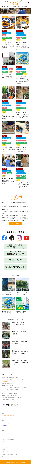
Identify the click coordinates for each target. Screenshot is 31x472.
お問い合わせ (4, 442)
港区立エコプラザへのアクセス (8, 451)
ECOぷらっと (5, 428)
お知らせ (4, 430)
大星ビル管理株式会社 (8, 399)
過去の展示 (4, 425)
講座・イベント (5, 413)
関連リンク (4, 457)
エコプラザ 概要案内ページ (8, 439)
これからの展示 (5, 423)
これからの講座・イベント (8, 415)
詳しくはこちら (15, 223)
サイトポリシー (5, 444)
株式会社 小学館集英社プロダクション (12, 397)
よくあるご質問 (5, 447)
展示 (3, 420)
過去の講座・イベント (7, 418)
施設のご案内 (4, 449)
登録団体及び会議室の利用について (9, 454)
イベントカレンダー (6, 437)
